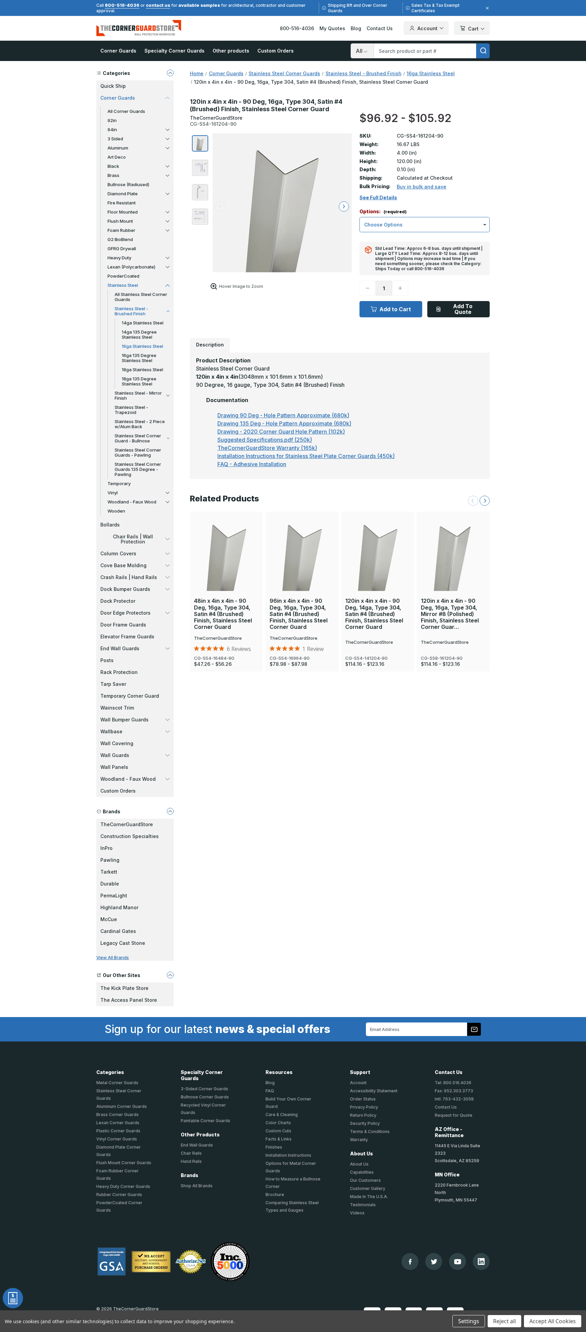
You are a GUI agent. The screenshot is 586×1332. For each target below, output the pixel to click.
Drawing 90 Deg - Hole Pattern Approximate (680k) (283, 415)
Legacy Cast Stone (122, 943)
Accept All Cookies (552, 1321)
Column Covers (118, 553)
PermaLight (113, 895)
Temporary (119, 483)
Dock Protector (117, 601)
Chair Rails (191, 1153)
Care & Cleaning (282, 1114)
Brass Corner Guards (117, 1114)
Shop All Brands (197, 1185)
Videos (357, 1212)
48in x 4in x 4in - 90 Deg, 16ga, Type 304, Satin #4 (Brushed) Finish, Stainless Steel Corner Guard (223, 614)
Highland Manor (119, 907)
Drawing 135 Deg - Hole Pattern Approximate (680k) (284, 423)
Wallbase (111, 731)
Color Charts (278, 1122)
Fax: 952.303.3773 (454, 1090)
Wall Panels (114, 767)
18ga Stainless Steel (142, 369)
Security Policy (365, 1123)
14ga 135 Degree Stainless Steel (139, 334)
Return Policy (363, 1115)
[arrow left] (220, 206)
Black (113, 166)
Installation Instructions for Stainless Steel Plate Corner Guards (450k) (306, 456)
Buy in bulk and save (421, 187)
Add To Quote (462, 309)
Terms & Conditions (370, 1131)
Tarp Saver (113, 684)
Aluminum (118, 148)
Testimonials (363, 1204)
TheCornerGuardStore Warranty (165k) (267, 447)
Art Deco (117, 157)
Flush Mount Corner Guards (123, 1162)
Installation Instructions (288, 1155)
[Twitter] (433, 1261)
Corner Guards (118, 51)
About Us (359, 1164)
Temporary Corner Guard (129, 696)
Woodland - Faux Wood (132, 501)
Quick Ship (113, 86)
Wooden (116, 511)
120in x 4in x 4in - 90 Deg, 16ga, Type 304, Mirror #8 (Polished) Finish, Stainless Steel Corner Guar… (450, 614)
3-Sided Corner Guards (204, 1088)
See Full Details (378, 197)
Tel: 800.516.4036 (453, 1082)
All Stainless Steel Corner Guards (141, 297)
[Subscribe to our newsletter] (474, 1029)
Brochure (275, 1194)
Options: (383, 212)
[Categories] (170, 72)
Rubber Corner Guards (119, 1194)
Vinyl (113, 492)
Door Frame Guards (123, 625)
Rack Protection (119, 672)
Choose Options (226, 541)
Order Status (363, 1098)
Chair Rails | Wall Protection (133, 539)
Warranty (359, 1139)
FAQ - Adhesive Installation (251, 464)
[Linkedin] (481, 1261)
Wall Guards (114, 755)
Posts (107, 660)
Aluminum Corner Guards (121, 1106)
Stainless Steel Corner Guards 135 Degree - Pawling (138, 469)
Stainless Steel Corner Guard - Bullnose (138, 438)
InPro (106, 848)
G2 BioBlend (120, 239)
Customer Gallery (367, 1188)
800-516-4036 (122, 5)
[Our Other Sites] (170, 975)
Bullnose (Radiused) (128, 184)
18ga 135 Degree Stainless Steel (139, 381)
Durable (109, 884)
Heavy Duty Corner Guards (123, 1186)
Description (210, 344)
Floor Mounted (123, 212)
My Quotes (332, 28)
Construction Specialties (129, 836)
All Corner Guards (126, 111)
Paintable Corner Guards (205, 1120)
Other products (231, 51)
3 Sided (115, 138)
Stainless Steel (123, 285)
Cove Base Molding (123, 565)
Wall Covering (116, 743)
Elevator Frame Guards (127, 636)
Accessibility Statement (373, 1090)
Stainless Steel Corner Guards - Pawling (138, 452)
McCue (108, 919)
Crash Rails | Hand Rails (128, 577)
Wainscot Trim (117, 708)
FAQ (270, 1090)
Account (427, 28)
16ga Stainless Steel (142, 346)
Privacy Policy (364, 1107)
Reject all (504, 1321)
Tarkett (108, 872)
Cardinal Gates (118, 931)
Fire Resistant (122, 202)
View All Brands (112, 957)
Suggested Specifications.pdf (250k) (264, 439)
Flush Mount (120, 221)
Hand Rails (191, 1161)
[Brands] (170, 811)
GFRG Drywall (122, 248)
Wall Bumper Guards (124, 719)
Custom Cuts (278, 1130)
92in (112, 120)
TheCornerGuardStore (126, 824)
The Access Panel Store (128, 1000)
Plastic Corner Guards (118, 1130)
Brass (113, 175)
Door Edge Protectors (125, 613)
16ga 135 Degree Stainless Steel (139, 358)
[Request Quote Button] (13, 1298)
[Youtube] (457, 1261)
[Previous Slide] (473, 501)
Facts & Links (279, 1138)
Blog (356, 28)
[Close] (486, 8)
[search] (483, 50)
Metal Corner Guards (117, 1082)
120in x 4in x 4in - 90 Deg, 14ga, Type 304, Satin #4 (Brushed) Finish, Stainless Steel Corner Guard (374, 614)
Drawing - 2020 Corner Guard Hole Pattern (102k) (281, 431)
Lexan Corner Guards (117, 1122)
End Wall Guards (119, 648)
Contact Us (380, 28)
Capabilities (362, 1172)
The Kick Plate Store (124, 988)
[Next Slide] (485, 501)
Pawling (109, 860)
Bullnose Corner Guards (205, 1096)
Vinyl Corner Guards (116, 1138)
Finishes (274, 1147)
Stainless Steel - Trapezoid (131, 409)
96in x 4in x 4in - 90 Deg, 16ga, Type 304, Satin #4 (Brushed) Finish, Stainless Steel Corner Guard (299, 614)
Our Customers (365, 1180)
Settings (468, 1321)
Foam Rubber (121, 230)
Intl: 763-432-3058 (454, 1098)
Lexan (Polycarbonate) (131, 267)
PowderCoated (123, 276)
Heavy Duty (119, 257)
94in (112, 129)
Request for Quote (453, 1115)
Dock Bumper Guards (125, 589)
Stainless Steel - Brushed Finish (131, 311)
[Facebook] (410, 1261)
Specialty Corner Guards (174, 51)
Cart (473, 29)
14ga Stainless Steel (142, 322)
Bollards (110, 525)
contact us (158, 5)
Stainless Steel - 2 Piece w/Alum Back (140, 424)
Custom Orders (275, 51)
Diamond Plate (123, 193)
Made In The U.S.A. (369, 1196)
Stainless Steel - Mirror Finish (138, 395)
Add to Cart (395, 309)
